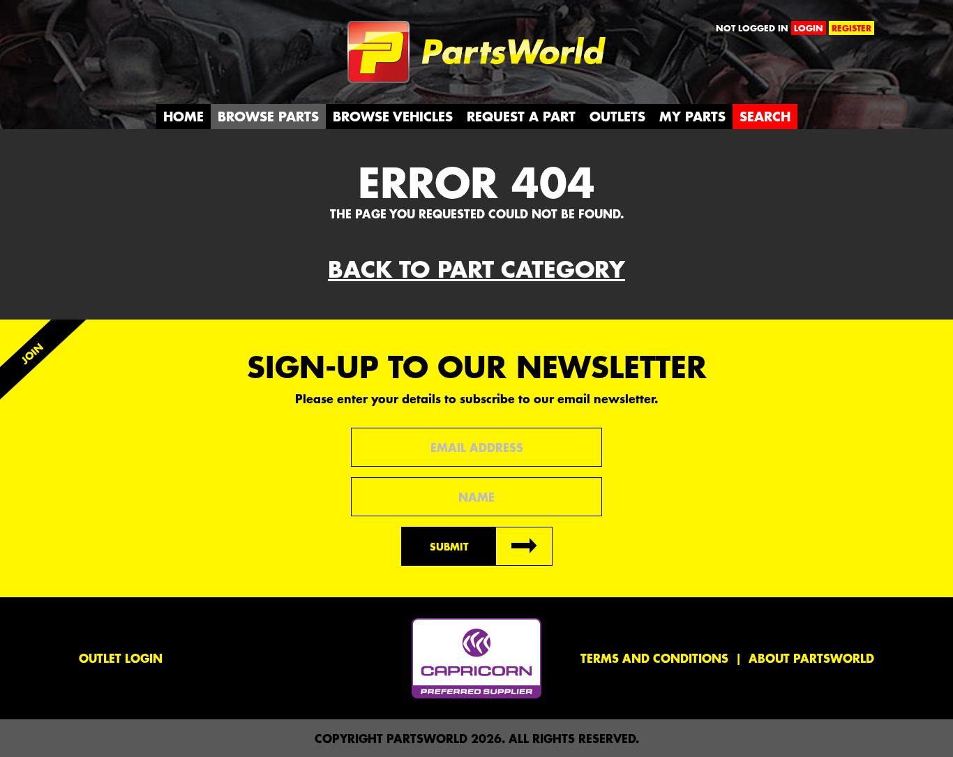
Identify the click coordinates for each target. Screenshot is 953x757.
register (851, 28)
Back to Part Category (476, 269)
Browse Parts (268, 116)
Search (765, 116)
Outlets (617, 116)
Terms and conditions (654, 658)
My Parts (692, 116)
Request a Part (521, 116)
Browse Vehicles (393, 116)
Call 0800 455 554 (140, 31)
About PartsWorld (811, 658)
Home (183, 116)
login (808, 28)
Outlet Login (121, 658)
